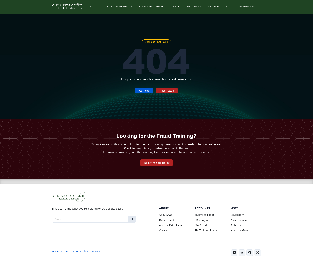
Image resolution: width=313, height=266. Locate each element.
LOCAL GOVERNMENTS (118, 6)
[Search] (132, 219)
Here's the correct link (156, 162)
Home (55, 251)
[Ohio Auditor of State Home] (67, 6)
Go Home (144, 90)
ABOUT (229, 6)
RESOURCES (193, 6)
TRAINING (174, 6)
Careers (164, 230)
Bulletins (235, 225)
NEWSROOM (246, 6)
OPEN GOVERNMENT (150, 6)
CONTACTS (213, 6)
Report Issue (167, 90)
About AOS (165, 215)
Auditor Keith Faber (171, 225)
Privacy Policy (80, 251)
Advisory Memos (240, 230)
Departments (167, 220)
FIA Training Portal (206, 230)
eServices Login (204, 215)
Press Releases (239, 220)
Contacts (66, 251)
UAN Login (201, 220)
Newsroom (237, 215)
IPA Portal (201, 225)
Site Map (95, 251)
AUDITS (94, 6)
